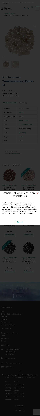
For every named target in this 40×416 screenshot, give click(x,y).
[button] (37, 193)
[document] (20, 208)
